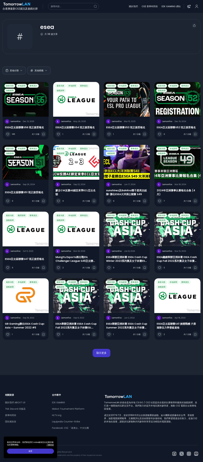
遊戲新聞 (10, 90)
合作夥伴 (56, 394)
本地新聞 (21, 85)
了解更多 (50, 445)
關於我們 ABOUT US (15, 402)
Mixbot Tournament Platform (68, 408)
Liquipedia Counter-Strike (66, 421)
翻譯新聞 (21, 215)
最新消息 (10, 85)
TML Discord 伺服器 (15, 408)
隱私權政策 (10, 421)
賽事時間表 (10, 415)
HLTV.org (56, 415)
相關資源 (9, 394)
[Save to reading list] (43, 134)
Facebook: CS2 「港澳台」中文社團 (70, 428)
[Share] (194, 25)
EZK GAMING (58, 402)
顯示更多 (101, 353)
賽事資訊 (33, 85)
